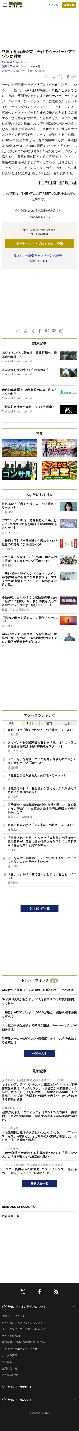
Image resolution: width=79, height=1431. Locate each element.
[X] (23, 1292)
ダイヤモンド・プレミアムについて (22, 1322)
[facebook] (39, 1292)
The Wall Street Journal (15, 62)
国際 (4, 66)
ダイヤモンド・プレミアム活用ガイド (23, 1329)
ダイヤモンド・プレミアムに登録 (39, 243)
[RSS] (56, 1292)
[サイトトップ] (15, 5)
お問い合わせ (9, 1368)
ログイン (53, 5)
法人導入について (12, 1375)
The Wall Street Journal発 (25, 66)
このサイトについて (13, 1316)
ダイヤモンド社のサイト (17, 1386)
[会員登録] (69, 5)
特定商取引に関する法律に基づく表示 (23, 1342)
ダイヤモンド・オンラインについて (24, 1306)
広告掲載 (7, 1361)
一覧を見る (39, 1053)
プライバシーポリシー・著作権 (20, 1348)
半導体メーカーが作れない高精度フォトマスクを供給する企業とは (39, 1040)
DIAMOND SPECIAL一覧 (19, 1207)
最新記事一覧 (39, 1183)
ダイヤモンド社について (17, 1399)
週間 (49, 723)
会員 (68, 723)
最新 (11, 723)
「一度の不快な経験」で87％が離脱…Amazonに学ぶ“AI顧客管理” (39, 1027)
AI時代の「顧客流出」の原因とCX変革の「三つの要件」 (39, 990)
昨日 (30, 723)
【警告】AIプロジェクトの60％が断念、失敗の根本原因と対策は (39, 1014)
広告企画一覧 (11, 1216)
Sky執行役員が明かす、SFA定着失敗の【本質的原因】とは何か (39, 1001)
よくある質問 (9, 1355)
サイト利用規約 (11, 1335)
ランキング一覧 (39, 908)
